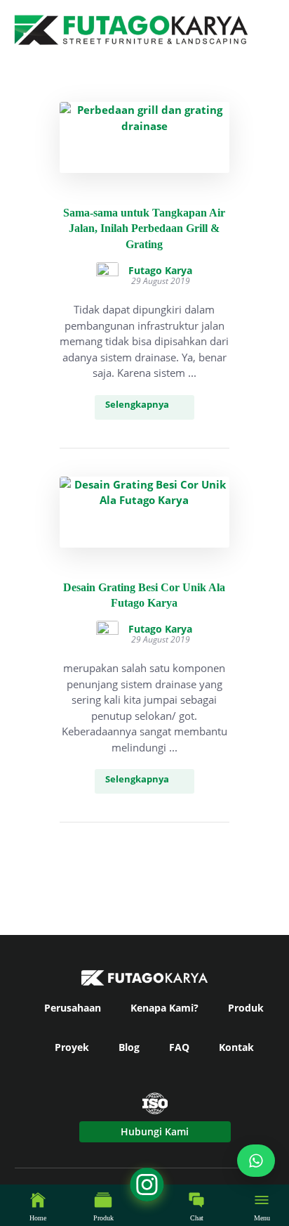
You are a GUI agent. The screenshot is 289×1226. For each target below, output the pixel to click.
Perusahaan (72, 1007)
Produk (246, 1007)
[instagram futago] (17, 1208)
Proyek (72, 1047)
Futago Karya (160, 270)
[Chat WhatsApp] (256, 1160)
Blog (129, 1047)
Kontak (236, 1047)
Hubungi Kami (155, 1131)
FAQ (179, 1047)
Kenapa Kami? (164, 1007)
